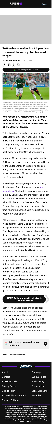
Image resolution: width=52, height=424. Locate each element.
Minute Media (14, 406)
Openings (36, 372)
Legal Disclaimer (40, 390)
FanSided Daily (9, 381)
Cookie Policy (8, 390)
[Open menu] (4, 3)
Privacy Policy (9, 386)
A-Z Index (36, 395)
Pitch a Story (38, 381)
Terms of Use (38, 386)
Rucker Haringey (13, 60)
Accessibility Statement (14, 395)
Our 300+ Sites (39, 377)
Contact (6, 377)
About (5, 372)
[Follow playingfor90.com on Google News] (45, 344)
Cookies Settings (10, 400)
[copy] (18, 65)
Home (5, 354)
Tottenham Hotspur (17, 354)
